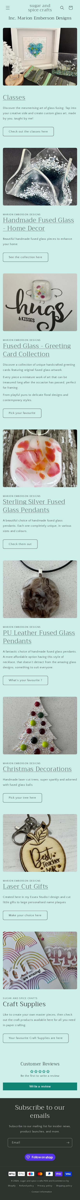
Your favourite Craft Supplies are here (36, 1038)
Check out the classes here (28, 131)
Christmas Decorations (37, 769)
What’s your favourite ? (25, 680)
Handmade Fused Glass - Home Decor (38, 224)
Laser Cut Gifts (25, 886)
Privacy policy (44, 1186)
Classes (14, 97)
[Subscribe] (67, 1142)
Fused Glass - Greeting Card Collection (37, 350)
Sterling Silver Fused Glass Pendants (34, 506)
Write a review (40, 1086)
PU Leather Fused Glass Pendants (39, 637)
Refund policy (26, 1186)
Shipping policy (64, 1186)
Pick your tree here (22, 797)
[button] (7, 8)
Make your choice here (25, 915)
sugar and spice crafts (31, 1181)
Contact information (42, 1192)
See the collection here (25, 257)
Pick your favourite (22, 413)
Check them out (20, 544)
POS (46, 1181)
